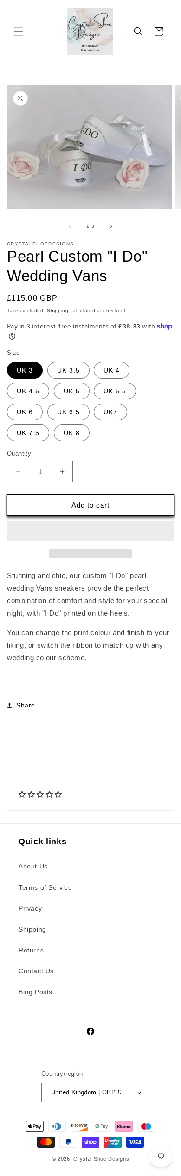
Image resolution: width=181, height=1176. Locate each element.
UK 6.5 (68, 412)
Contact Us (36, 971)
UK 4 (111, 370)
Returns (31, 950)
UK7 (110, 412)
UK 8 (72, 433)
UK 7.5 (28, 433)
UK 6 (25, 412)
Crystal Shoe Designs (101, 1159)
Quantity (19, 453)
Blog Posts (35, 992)
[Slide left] (70, 226)
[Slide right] (111, 226)
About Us (33, 866)
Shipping (58, 310)
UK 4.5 (28, 391)
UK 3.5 (68, 370)
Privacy (30, 908)
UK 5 (72, 391)
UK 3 (25, 370)
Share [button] (25, 705)
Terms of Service (45, 887)
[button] (18, 31)
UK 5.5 (114, 391)
